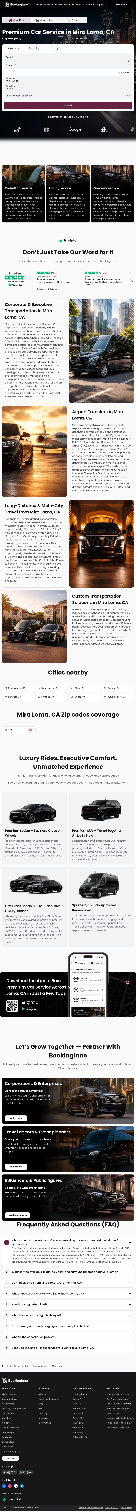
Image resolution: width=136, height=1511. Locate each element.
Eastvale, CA (14, 696)
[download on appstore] (29, 1002)
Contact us (10, 1458)
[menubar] (44, 4)
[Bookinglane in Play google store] (26, 1472)
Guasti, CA (80, 696)
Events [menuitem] (89, 4)
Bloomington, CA (16, 688)
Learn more (16, 1166)
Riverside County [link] (40, 1366)
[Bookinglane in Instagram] (10, 1486)
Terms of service (111, 1508)
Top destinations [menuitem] (42, 4)
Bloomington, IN (49, 688)
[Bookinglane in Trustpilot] (11, 1499)
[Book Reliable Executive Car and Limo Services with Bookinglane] (17, 4)
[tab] (17, 20)
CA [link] (26, 1366)
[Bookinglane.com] (68, 240)
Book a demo (16, 1118)
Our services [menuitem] (61, 4)
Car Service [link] (15, 1366)
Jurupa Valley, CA (117, 696)
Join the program (17, 1215)
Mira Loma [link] (57, 1366)
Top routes (113, 1388)
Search (68, 105)
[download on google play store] (29, 1009)
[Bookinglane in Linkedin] (22, 1486)
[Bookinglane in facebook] (4, 1486)
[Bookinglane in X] (16, 1486)
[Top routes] (121, 1388)
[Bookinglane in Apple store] (9, 1472)
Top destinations (82, 1388)
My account (122, 4)
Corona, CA (114, 688)
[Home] (3, 1366)
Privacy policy (126, 1508)
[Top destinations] (94, 1388)
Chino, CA (79, 688)
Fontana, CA (47, 696)
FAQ (108, 4)
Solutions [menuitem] (76, 4)
